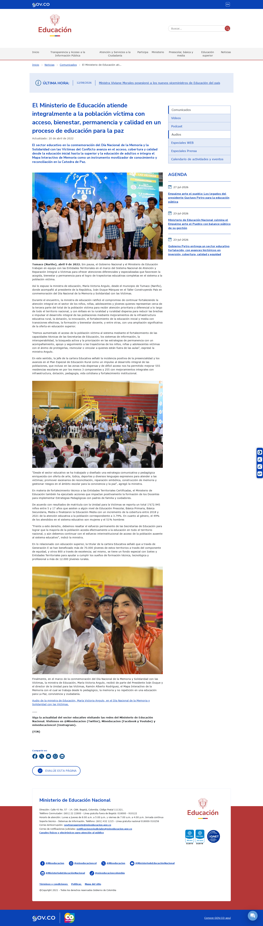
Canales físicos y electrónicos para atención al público (71, 832)
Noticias (226, 52)
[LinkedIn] (62, 756)
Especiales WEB (182, 142)
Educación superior (207, 54)
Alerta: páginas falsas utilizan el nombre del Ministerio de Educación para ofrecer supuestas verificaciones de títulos (157, 83)
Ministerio (158, 52)
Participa (142, 52)
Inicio (35, 52)
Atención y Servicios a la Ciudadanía (114, 54)
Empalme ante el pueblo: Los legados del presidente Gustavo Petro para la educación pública (198, 198)
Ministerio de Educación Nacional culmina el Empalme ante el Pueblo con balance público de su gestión (199, 224)
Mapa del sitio (93, 884)
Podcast (176, 126)
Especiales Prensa (184, 151)
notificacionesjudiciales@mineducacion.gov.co (104, 829)
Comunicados (68, 64)
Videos (176, 118)
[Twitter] (41, 756)
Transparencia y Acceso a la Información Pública (67, 54)
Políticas (76, 884)
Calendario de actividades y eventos (197, 159)
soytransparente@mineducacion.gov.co (87, 825)
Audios (176, 134)
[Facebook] (35, 756)
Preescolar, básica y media (181, 54)
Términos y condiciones (53, 884)
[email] (48, 756)
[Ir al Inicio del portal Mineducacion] (203, 809)
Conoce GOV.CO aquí (217, 917)
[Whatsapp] (55, 756)
